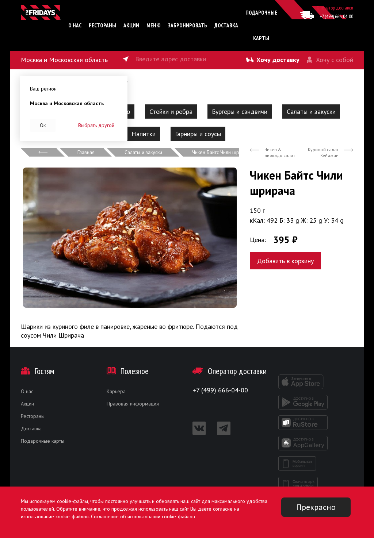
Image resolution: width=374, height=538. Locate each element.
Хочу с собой (334, 59)
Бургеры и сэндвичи (239, 111)
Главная (86, 152)
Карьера (116, 391)
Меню (153, 25)
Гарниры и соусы (198, 134)
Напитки (143, 134)
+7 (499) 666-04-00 (336, 16)
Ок (43, 125)
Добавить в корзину (285, 261)
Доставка (226, 25)
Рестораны (102, 25)
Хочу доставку (277, 59)
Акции (131, 25)
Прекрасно (316, 507)
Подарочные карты (42, 441)
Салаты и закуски (311, 111)
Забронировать (187, 25)
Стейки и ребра (170, 111)
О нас (74, 25)
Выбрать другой (96, 125)
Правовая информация (133, 403)
